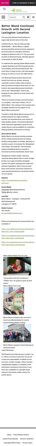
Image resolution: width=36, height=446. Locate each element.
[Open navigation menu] (3, 17)
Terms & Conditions (26, 439)
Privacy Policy (27, 443)
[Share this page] (33, 17)
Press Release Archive (21, 435)
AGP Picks (5, 3)
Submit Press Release (10, 439)
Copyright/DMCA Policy (12, 443)
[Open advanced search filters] (28, 17)
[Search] (24, 17)
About (9, 435)
